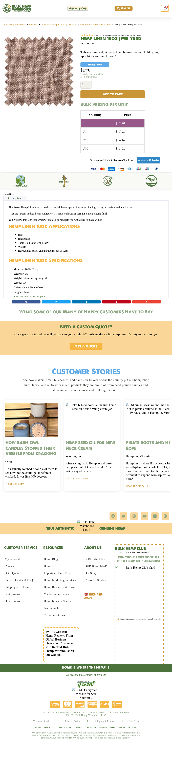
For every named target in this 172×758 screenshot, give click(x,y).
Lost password (13, 594)
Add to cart (113, 94)
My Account (12, 559)
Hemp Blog (51, 559)
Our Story (91, 573)
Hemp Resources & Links (59, 587)
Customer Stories (54, 615)
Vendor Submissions (56, 594)
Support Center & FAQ (19, 580)
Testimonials (51, 608)
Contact (9, 566)
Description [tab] (15, 198)
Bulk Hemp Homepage (14, 24)
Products (33, 24)
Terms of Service (42, 721)
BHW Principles (95, 559)
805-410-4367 (93, 596)
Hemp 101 (50, 566)
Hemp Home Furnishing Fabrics (95, 24)
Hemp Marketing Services (60, 580)
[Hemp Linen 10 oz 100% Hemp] (39, 71)
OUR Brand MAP (96, 566)
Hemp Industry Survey (57, 601)
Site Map (134, 721)
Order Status (12, 601)
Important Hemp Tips (57, 573)
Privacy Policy (72, 721)
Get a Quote (12, 573)
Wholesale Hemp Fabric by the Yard (58, 24)
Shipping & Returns (17, 587)
